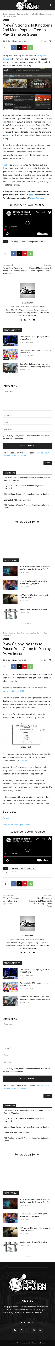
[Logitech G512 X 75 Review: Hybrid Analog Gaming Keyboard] (10, 585)
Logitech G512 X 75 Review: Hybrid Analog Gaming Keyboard (24, 487)
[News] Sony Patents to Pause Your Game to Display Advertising (14, 271)
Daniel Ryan (12, 41)
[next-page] (8, 377)
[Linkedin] (21, 319)
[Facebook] (13, 47)
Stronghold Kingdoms (35, 242)
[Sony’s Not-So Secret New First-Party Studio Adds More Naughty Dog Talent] (10, 368)
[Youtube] (34, 319)
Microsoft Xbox (8, 345)
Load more (27, 623)
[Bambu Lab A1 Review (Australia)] (10, 613)
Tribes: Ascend (36, 198)
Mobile (5, 358)
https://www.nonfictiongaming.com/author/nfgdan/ (27, 306)
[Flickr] (27, 1330)
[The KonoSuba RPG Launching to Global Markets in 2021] (10, 354)
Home (5, 14)
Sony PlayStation (8, 372)
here (31, 195)
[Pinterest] (25, 47)
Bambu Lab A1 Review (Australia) (17, 500)
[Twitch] (25, 319)
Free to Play (14, 242)
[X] (19, 47)
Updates (12, 14)
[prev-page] (4, 377)
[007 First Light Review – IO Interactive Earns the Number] (10, 599)
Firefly (5, 165)
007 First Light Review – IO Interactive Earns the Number (26, 494)
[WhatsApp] (30, 47)
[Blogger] (14, 1330)
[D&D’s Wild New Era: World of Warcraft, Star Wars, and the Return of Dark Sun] (10, 571)
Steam (8, 135)
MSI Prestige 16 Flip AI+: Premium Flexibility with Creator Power (26, 506)
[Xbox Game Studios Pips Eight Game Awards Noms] (10, 340)
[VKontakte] (40, 1330)
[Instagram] (33, 1330)
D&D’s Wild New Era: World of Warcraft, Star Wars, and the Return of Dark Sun (27, 479)
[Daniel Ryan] (4, 41)
